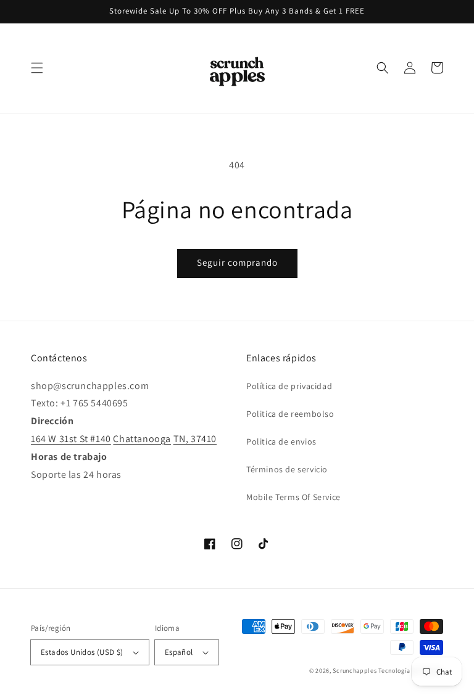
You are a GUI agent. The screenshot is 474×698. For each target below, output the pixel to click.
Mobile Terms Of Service (293, 497)
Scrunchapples (354, 671)
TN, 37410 (195, 438)
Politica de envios (281, 441)
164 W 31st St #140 (71, 438)
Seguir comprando (237, 262)
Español (179, 652)
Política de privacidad (289, 386)
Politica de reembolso (290, 413)
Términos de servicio (287, 469)
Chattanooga (142, 438)
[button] (37, 67)
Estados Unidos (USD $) (82, 652)
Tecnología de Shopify (410, 671)
